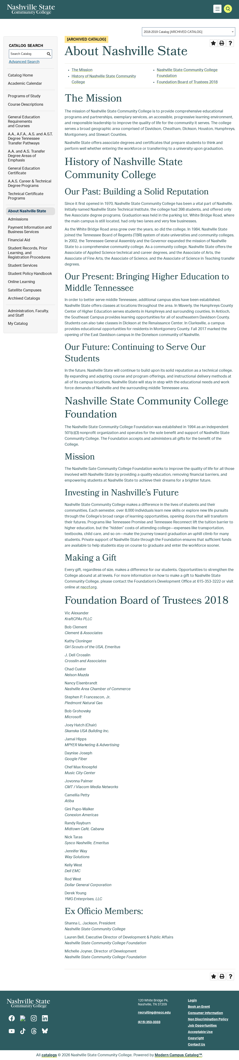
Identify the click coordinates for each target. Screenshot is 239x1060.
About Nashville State (27, 211)
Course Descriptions (25, 104)
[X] (23, 1018)
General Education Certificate (24, 171)
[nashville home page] (28, 1003)
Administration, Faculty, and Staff (28, 313)
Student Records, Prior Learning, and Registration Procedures (29, 252)
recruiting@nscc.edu (154, 1012)
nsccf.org (89, 587)
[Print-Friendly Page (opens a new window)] (221, 43)
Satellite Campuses (24, 290)
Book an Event (199, 1006)
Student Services (22, 265)
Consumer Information (205, 1013)
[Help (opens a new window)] (230, 43)
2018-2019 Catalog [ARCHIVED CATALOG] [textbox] (173, 32)
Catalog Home (20, 75)
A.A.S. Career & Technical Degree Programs (29, 183)
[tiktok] (23, 1031)
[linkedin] (45, 1018)
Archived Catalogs (24, 298)
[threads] (34, 1031)
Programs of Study (24, 96)
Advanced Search (24, 62)
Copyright (196, 1038)
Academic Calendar (25, 83)
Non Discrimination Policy (208, 1019)
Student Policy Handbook (30, 274)
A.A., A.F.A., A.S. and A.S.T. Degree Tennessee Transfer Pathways (30, 138)
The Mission (82, 70)
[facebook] (12, 1018)
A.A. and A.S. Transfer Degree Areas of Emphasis (26, 156)
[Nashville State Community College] (31, 9)
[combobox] (188, 31)
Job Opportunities (202, 1025)
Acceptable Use (200, 1032)
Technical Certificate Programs (25, 196)
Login (192, 1000)
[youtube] (12, 1031)
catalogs (49, 1055)
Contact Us (196, 1044)
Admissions (18, 219)
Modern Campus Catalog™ (178, 1055)
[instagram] (34, 1018)
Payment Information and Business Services (30, 230)
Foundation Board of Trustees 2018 (187, 82)
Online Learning (21, 282)
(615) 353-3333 (149, 1022)
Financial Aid (19, 240)
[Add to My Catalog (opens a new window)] (213, 43)
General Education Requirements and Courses (24, 121)
